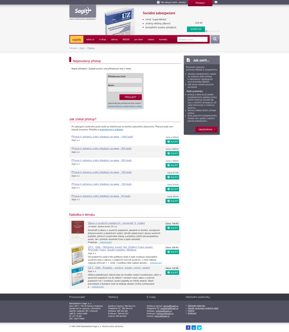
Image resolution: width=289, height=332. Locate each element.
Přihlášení (200, 2)
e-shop (102, 39)
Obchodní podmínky (196, 305)
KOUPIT (174, 141)
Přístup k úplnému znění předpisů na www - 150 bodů (101, 172)
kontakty (163, 39)
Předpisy (91, 48)
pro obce (138, 39)
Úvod (81, 48)
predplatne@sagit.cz (169, 308)
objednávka (205, 129)
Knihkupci (192, 313)
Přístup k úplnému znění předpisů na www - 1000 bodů (102, 136)
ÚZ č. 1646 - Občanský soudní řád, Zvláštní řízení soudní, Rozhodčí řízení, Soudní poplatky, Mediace (120, 248)
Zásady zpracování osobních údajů (203, 308)
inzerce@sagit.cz (162, 316)
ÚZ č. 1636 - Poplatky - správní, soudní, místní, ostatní (119, 267)
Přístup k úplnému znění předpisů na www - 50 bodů (100, 196)
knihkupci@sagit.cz (165, 313)
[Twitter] (199, 327)
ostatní (151, 39)
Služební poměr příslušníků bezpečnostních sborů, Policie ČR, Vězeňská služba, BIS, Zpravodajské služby (153, 11)
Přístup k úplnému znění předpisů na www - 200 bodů (101, 160)
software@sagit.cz (164, 310)
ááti (126, 39)
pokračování (106, 242)
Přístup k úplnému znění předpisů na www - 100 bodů (101, 184)
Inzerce (191, 310)
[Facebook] (188, 327)
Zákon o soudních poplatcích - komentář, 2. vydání (116, 223)
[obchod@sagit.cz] (216, 2)
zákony (114, 39)
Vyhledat (214, 39)
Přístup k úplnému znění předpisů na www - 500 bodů (101, 148)
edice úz (90, 39)
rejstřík (76, 39)
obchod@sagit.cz (171, 305)
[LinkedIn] (193, 327)
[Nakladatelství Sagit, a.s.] (82, 17)
